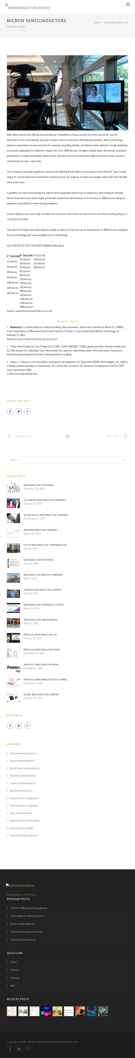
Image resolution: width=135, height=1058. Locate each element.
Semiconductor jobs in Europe (40, 619)
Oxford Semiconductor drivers (26, 931)
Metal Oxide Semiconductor (24, 768)
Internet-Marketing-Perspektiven (28, 908)
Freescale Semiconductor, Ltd (40, 634)
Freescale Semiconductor (23, 835)
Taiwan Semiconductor (21, 760)
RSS (12, 985)
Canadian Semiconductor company (42, 589)
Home (97, 22)
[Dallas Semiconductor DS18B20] (69, 1011)
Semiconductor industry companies (43, 574)
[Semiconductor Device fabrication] (92, 1011)
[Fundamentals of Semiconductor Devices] (46, 1011)
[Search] (124, 459)
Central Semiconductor (23, 939)
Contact (14, 970)
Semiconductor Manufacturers (27, 916)
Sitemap (14, 978)
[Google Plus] (27, 411)
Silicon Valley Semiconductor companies (46, 515)
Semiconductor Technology (24, 820)
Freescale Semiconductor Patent (42, 649)
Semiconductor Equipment (24, 798)
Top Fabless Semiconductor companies (45, 500)
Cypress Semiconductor (22, 783)
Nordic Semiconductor (22, 923)
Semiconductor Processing (39, 485)
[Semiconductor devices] (27, 7)
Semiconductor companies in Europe (44, 604)
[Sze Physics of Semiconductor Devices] (34, 1011)
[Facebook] (10, 411)
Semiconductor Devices (22, 753)
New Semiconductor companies (40, 529)
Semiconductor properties (39, 559)
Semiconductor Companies (24, 805)
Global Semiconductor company (41, 694)
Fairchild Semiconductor (22, 775)
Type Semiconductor (116, 22)
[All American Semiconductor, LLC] (80, 1011)
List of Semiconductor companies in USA (45, 544)
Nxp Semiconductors (20, 790)
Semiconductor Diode (21, 828)
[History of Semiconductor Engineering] (57, 1011)
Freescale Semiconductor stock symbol (46, 679)
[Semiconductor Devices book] (23, 1011)
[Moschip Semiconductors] (103, 1011)
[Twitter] (19, 411)
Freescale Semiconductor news (41, 664)
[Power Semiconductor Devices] (12, 1011)
